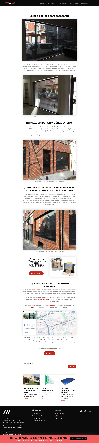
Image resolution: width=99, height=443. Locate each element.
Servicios (63, 3)
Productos (51, 3)
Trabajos (41, 3)
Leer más (26, 398)
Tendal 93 (45, 388)
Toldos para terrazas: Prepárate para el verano (31, 390)
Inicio (32, 3)
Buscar (72, 366)
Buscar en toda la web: (28, 363)
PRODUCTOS (35, 289)
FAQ (70, 3)
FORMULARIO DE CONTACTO (43, 299)
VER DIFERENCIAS (36, 273)
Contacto (84, 3)
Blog (76, 3)
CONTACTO (34, 307)
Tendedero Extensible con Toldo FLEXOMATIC (68, 390)
